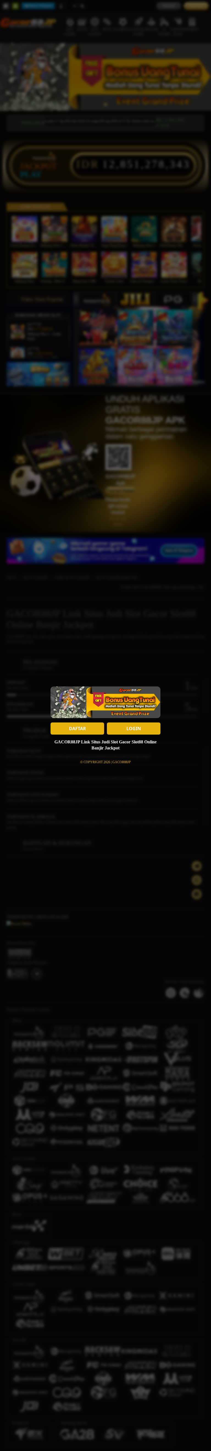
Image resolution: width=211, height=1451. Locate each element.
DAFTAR (77, 729)
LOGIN (133, 729)
